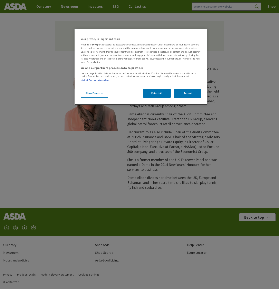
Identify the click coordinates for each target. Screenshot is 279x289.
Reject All (156, 93)
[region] (141, 67)
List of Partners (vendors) (95, 80)
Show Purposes (94, 93)
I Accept (187, 93)
